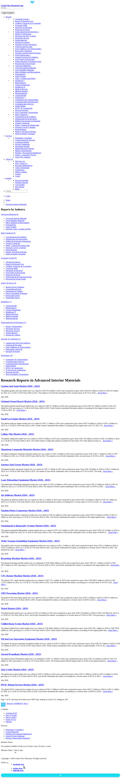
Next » (26, 704)
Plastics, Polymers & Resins (25, 132)
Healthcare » (20, 81)
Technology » (20, 98)
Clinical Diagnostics (22, 85)
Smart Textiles (20, 76)
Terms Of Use (11, 720)
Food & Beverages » (23, 55)
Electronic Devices (22, 38)
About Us (9, 159)
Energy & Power (8, 283)
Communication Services (24, 104)
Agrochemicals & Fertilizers (25, 117)
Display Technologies (23, 34)
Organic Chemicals (22, 123)
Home (8, 200)
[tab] (60, 214)
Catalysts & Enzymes (14, 345)
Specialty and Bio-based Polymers (28, 53)
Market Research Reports (24, 149)
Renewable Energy (13, 296)
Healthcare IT (20, 87)
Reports (8, 17)
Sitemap (9, 722)
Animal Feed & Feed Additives (26, 57)
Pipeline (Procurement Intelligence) (19, 734)
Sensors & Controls (22, 42)
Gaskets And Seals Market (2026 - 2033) (20, 386)
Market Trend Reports (23, 151)
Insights (8, 178)
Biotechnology (20, 83)
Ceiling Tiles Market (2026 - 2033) (17, 434)
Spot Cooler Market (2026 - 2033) (17, 669)
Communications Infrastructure (26, 102)
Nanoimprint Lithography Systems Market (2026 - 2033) (28, 525)
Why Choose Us (21, 163)
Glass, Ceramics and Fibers (25, 79)
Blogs (17, 189)
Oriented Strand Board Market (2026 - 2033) (23, 401)
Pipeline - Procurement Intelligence (28, 153)
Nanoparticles (20, 74)
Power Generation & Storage (16, 293)
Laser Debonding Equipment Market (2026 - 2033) (25, 480)
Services (9, 136)
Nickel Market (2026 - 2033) (14, 608)
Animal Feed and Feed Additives (18, 343)
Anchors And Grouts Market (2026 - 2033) (21, 464)
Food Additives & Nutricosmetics (18, 347)
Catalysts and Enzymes (23, 47)
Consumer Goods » (22, 19)
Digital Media (20, 106)
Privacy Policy (11, 717)
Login (8, 196)
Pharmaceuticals (21, 93)
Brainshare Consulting (23, 138)
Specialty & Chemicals (11, 339)
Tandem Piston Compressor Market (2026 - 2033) (25, 510)
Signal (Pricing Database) (15, 736)
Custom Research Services (25, 140)
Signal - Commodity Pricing (25, 155)
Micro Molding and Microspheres (27, 72)
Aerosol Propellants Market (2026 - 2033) (21, 654)
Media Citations (21, 172)
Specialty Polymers (13, 351)
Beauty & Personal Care (24, 21)
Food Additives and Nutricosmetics (28, 49)
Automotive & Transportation (17, 360)
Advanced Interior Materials (25, 68)
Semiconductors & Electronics (13, 322)
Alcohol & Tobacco (13, 262)
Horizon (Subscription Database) (18, 738)
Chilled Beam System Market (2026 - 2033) (22, 624)
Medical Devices (21, 89)
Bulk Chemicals (8, 233)
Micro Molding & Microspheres (17, 223)
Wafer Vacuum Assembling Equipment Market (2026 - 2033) (30, 541)
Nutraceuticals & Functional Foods (28, 62)
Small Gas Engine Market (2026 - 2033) (20, 419)
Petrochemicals (20, 129)
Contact (18, 174)
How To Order (11, 715)
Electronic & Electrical (23, 28)
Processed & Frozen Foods (25, 64)
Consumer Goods (9, 258)
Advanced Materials (10, 214)
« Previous (9, 704)
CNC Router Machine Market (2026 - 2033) (22, 576)
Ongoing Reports (21, 183)
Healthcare (6, 302)
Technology (6, 355)
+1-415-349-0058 (7, 752)
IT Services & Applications (16, 370)
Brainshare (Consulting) (15, 730)
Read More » (102, 393)
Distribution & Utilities (14, 291)
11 (22, 704)
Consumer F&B (21, 25)
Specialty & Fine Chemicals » (26, 45)
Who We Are (20, 161)
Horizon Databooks (22, 144)
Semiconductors (21, 40)
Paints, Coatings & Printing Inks (27, 125)
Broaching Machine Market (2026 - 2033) (21, 558)
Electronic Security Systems (25, 36)
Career (17, 176)
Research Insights (21, 180)
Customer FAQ (11, 713)
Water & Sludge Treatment (25, 134)
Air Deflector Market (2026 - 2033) (18, 495)
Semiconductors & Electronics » (27, 32)
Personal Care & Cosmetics (25, 127)
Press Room (19, 187)
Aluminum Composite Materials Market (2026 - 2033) (27, 449)
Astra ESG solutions (22, 157)
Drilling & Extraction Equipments (27, 121)
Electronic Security (13, 331)
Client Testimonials (22, 168)
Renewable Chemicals (23, 51)
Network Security (21, 110)
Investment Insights (22, 146)
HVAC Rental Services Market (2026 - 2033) (22, 685)
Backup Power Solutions (15, 287)
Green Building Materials (24, 70)
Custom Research (12, 732)
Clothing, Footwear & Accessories (28, 23)
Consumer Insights (22, 142)
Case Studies (20, 185)
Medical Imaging (21, 91)
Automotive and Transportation (26, 100)
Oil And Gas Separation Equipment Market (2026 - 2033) (29, 639)
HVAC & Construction (23, 108)
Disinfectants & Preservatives (26, 119)
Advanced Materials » (23, 66)
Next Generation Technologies (26, 112)
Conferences (19, 170)
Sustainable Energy (13, 298)
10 (20, 704)
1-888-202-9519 (23, 752)
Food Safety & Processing (25, 59)
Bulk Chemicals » (21, 115)
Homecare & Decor (22, 30)
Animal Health (20, 95)
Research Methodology (23, 166)
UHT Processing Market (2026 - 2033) (19, 593)
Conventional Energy (14, 289)
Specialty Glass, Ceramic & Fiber (18, 229)
